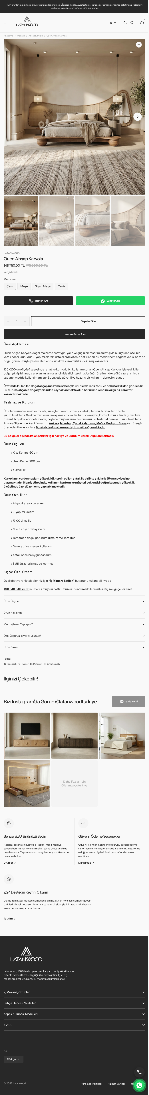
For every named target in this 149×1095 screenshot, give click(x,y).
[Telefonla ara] (136, 1072)
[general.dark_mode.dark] (122, 23)
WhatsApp (111, 302)
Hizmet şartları (113, 1083)
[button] (5, 23)
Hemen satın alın (73, 336)
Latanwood (19, 1083)
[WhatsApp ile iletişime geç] (136, 1085)
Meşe (25, 289)
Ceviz (63, 289)
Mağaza (21, 40)
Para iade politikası (88, 1083)
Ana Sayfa (8, 40)
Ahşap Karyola (36, 40)
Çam (11, 289)
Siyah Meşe (44, 289)
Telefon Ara (40, 302)
